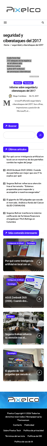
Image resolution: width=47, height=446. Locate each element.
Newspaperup (32, 416)
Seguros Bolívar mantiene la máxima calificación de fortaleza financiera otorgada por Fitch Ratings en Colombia (24, 217)
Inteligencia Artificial (16, 243)
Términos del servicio (15, 436)
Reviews (30, 280)
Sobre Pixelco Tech (12, 430)
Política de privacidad (34, 430)
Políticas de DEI (35, 436)
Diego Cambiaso (19, 96)
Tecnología (28, 83)
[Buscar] (40, 135)
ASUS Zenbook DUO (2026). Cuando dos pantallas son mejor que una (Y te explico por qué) (24, 173)
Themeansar (23, 420)
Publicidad (29, 425)
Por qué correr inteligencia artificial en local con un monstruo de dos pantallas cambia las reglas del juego (25, 159)
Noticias (18, 83)
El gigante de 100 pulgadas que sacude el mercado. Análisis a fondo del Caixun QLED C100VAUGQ (25, 202)
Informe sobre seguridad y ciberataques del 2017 (23, 89)
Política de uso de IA (23, 441)
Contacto (17, 425)
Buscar (12, 126)
